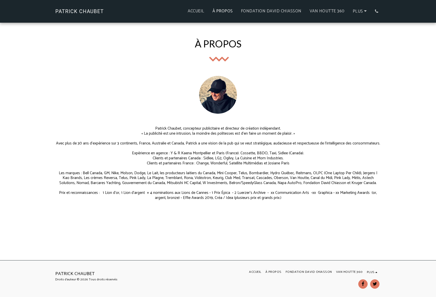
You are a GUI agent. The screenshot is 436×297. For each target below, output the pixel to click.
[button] (376, 11)
